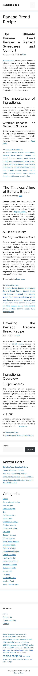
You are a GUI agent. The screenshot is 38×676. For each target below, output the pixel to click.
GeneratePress (19, 673)
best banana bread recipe (19, 161)
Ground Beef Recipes (11, 551)
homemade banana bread (24, 167)
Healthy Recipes (9, 555)
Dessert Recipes (9, 535)
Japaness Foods (9, 568)
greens (16, 647)
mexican (13, 652)
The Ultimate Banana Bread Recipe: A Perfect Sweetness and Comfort (19, 42)
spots (14, 659)
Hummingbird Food (10, 561)
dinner (25, 645)
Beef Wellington (9, 509)
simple (5, 659)
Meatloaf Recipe (9, 578)
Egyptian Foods (9, 545)
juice (12, 650)
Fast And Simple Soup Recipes (15, 474)
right (24, 656)
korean (16, 650)
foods (12, 648)
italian (8, 650)
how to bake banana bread (15, 170)
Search (5, 446)
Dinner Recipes (9, 538)
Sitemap (6, 624)
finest (4, 647)
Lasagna (6, 574)
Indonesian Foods (10, 565)
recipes (17, 656)
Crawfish (6, 532)
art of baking (11, 435)
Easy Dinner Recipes (11, 542)
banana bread (11, 152)
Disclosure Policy (9, 620)
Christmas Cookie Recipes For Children (18, 477)
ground (21, 647)
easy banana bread (16, 164)
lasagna (22, 650)
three (31, 659)
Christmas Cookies (10, 528)
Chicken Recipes (9, 525)
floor (8, 647)
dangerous (13, 645)
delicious (19, 645)
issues (4, 650)
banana (5, 634)
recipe (7, 656)
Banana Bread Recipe (14, 149)
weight (9, 662)
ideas (31, 647)
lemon (26, 650)
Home (5, 614)
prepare (19, 652)
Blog (4, 512)
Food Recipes (11, 4)
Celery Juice (7, 519)
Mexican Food (8, 581)
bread (32, 297)
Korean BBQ (7, 571)
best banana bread (7, 639)
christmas (25, 642)
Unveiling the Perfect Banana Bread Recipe (19, 327)
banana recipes (15, 158)
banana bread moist (26, 152)
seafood (28, 656)
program (24, 652)
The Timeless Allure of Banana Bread (19, 189)
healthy (26, 648)
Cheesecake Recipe (10, 522)
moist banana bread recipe (19, 176)
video (4, 662)
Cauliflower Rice (9, 515)
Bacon (5, 499)
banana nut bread (15, 294)
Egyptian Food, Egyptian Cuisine (15, 467)
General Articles (12, 285)
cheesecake (8, 642)
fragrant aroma (20, 212)
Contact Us (7, 617)
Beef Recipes (8, 505)
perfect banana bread (19, 309)
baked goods (17, 344)
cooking (6, 645)
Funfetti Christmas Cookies (13, 470)
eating (31, 645)
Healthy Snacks (9, 558)
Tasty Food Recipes (10, 584)
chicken (17, 642)
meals (31, 650)
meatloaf (6, 652)
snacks (10, 659)
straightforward (23, 659)
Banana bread (8, 61)
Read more (20, 279)
